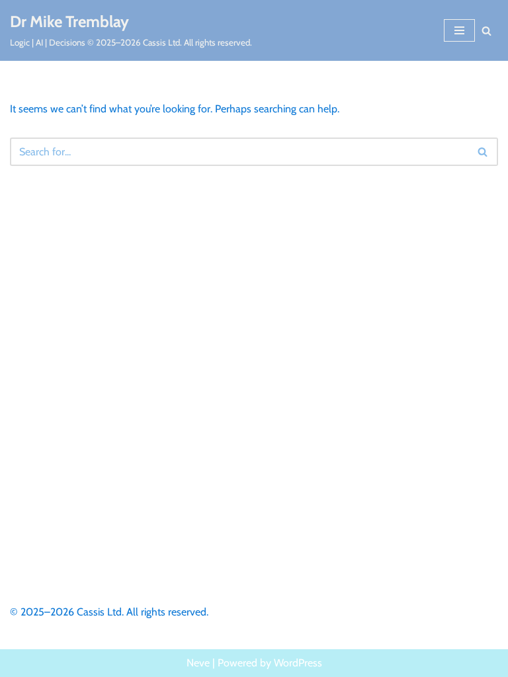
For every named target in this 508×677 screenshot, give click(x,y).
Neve (198, 663)
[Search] (486, 31)
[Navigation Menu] (459, 30)
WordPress (298, 663)
